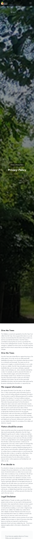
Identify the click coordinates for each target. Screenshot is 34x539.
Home (12, 165)
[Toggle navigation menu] (30, 3)
